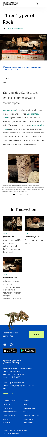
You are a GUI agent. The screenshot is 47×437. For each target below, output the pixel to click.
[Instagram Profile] (10, 344)
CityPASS (26, 401)
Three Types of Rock (18, 19)
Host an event (28, 419)
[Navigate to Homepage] (10, 3)
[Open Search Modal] (37, 4)
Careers (5, 419)
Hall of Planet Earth (15, 28)
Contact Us (6, 404)
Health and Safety (9, 415)
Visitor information (10, 412)
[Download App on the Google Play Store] (28, 350)
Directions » (8, 394)
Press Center (28, 423)
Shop (25, 404)
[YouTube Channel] (4, 344)
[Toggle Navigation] (42, 4)
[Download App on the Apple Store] (10, 350)
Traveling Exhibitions (31, 415)
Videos (26, 412)
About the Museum (9, 401)
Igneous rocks (9, 110)
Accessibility (7, 408)
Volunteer (6, 423)
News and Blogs (29, 408)
